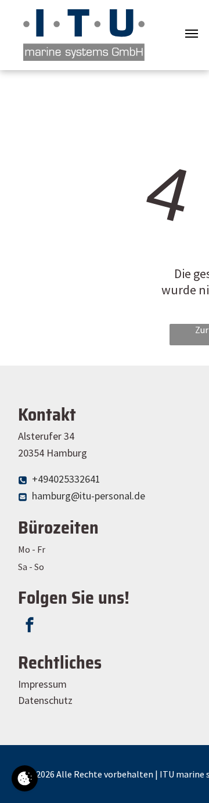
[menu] (191, 33)
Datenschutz (45, 700)
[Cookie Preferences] (25, 778)
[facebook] (29, 627)
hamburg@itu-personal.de (88, 495)
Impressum (42, 684)
